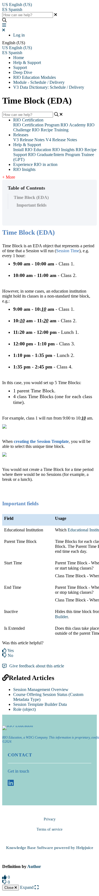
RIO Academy (73, 125)
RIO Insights (63, 149)
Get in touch (18, 771)
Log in (19, 35)
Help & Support (27, 62)
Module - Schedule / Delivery (39, 82)
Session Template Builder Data (40, 704)
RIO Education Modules (34, 77)
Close (9, 888)
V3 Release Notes (29, 139)
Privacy (50, 819)
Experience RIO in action (35, 164)
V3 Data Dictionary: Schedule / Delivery (48, 87)
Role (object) (24, 709)
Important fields (31, 205)
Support (20, 67)
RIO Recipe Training (50, 129)
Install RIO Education (32, 149)
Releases (20, 134)
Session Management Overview (40, 689)
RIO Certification (28, 120)
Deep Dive (22, 72)
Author (34, 866)
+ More (8, 177)
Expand (27, 887)
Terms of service (49, 829)
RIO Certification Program (36, 125)
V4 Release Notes (61, 139)
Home (18, 57)
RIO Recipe (86, 149)
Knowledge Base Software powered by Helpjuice (49, 847)
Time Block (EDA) (31, 197)
